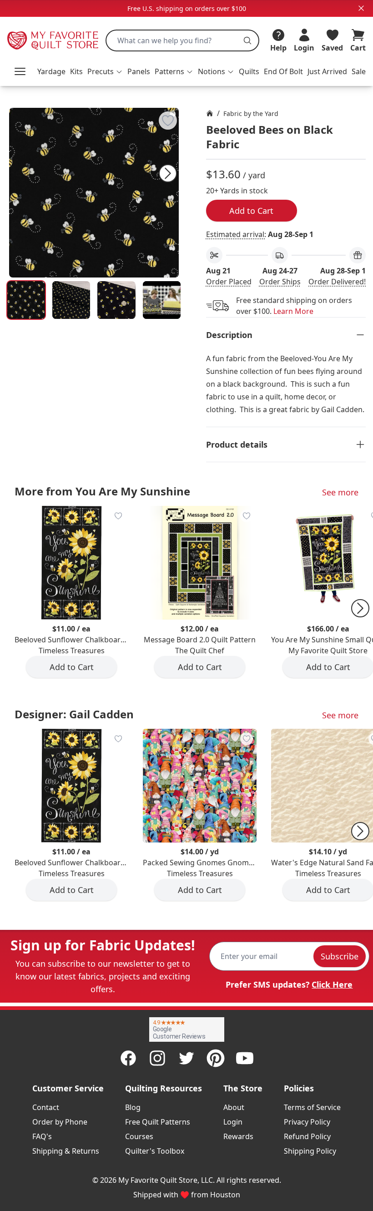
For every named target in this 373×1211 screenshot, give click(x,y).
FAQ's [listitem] (42, 1136)
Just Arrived (327, 71)
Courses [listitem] (139, 1136)
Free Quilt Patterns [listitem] (157, 1122)
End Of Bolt (283, 71)
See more (340, 492)
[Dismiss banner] (361, 8)
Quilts (249, 71)
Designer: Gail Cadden (74, 714)
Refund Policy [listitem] (307, 1136)
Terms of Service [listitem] (312, 1107)
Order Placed (229, 282)
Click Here (332, 984)
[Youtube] (245, 1058)
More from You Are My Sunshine (102, 491)
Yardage (51, 71)
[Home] (209, 113)
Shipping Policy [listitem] (310, 1151)
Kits (76, 71)
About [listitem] (233, 1107)
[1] (71, 300)
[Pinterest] (216, 1058)
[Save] (168, 120)
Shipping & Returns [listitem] (65, 1151)
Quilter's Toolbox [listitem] (154, 1151)
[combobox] (182, 40)
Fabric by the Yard (250, 113)
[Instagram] (157, 1058)
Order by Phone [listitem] (59, 1122)
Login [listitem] (232, 1122)
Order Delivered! (337, 282)
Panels (138, 71)
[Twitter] (186, 1058)
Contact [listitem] (45, 1107)
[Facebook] (128, 1058)
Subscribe (339, 956)
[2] (116, 300)
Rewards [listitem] (238, 1136)
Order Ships (280, 282)
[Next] (168, 173)
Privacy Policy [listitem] (307, 1122)
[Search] (247, 40)
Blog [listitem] (133, 1107)
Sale (359, 71)
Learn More (293, 311)
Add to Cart (251, 210)
